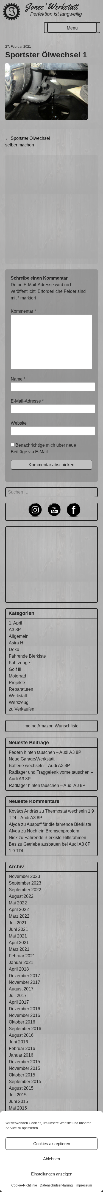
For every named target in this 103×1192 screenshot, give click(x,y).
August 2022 (21, 896)
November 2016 (24, 1015)
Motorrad (17, 676)
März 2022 (19, 916)
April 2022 (19, 909)
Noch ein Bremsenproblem (53, 831)
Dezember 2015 (24, 1061)
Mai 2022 (18, 903)
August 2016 (21, 1035)
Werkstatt (18, 695)
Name (18, 379)
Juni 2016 (18, 1042)
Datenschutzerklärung (56, 1185)
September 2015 (25, 1081)
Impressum (84, 1185)
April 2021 (19, 942)
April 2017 (19, 1002)
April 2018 (19, 969)
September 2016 (25, 1028)
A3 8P (15, 629)
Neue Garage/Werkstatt (31, 759)
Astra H (16, 643)
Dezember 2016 (24, 1008)
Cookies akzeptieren (51, 1143)
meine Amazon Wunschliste (51, 726)
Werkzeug (19, 702)
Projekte (17, 682)
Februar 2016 (22, 1048)
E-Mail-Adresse (27, 401)
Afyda (14, 824)
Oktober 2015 (22, 1075)
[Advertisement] (51, 209)
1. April (15, 623)
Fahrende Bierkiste (27, 656)
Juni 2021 (18, 929)
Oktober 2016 (22, 1022)
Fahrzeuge (19, 662)
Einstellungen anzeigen (51, 1174)
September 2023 (25, 883)
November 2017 (24, 982)
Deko (14, 649)
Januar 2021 (21, 962)
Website (19, 423)
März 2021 (19, 949)
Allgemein (19, 636)
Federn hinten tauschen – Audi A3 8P (45, 752)
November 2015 (24, 1068)
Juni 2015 (18, 1101)
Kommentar (23, 311)
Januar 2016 (21, 1055)
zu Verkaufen (21, 709)
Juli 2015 (18, 1094)
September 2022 (25, 889)
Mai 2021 (18, 936)
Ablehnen (51, 1158)
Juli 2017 (18, 995)
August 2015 (21, 1088)
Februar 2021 (22, 955)
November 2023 (24, 876)
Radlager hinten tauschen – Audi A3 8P (47, 785)
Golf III (15, 669)
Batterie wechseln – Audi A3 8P (39, 765)
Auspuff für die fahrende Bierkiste (59, 824)
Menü (72, 28)
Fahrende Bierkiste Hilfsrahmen (55, 837)
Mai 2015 (18, 1108)
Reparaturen (21, 689)
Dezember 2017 (24, 975)
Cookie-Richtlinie (24, 1185)
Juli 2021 (18, 922)
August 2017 (21, 989)
